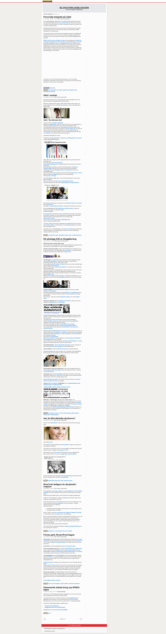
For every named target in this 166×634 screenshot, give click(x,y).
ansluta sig (59, 551)
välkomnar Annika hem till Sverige (54, 319)
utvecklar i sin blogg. (51, 175)
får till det (52, 135)
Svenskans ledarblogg (49, 164)
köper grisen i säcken (76, 172)
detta (71, 208)
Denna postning (47, 213)
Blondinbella (54, 422)
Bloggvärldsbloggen (74, 7)
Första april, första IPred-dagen (59, 535)
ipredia (62, 583)
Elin (55, 302)
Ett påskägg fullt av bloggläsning (59, 239)
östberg (45, 414)
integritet (72, 90)
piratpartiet (61, 235)
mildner (66, 583)
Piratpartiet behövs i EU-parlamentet (63, 169)
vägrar (80, 203)
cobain (56, 413)
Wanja (49, 179)
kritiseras (65, 332)
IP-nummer (50, 204)
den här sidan (67, 250)
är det (61, 550)
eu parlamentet (51, 235)
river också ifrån (55, 259)
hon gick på (79, 540)
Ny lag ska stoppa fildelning (52, 605)
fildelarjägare (61, 555)
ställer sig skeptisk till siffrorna (72, 526)
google (60, 90)
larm (66, 531)
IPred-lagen (69, 548)
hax (54, 531)
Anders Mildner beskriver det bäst (51, 580)
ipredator (57, 583)
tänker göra (68, 550)
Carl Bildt (53, 330)
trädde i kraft (79, 548)
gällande (71, 491)
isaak (62, 480)
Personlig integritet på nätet (57, 17)
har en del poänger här (59, 501)
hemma (54, 315)
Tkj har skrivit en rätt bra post (50, 565)
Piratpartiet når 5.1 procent (75, 138)
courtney (60, 413)
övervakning (46, 91)
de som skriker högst (63, 22)
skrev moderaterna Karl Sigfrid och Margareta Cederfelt (67, 512)
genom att (54, 551)
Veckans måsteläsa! (48, 211)
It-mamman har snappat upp (66, 223)
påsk (49, 414)
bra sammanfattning (60, 277)
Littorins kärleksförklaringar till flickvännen (62, 406)
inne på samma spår (71, 128)
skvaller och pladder (52, 383)
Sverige (59, 315)
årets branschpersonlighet (55, 346)
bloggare (55, 174)
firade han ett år (53, 380)
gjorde (67, 491)
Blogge (52, 302)
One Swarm (49, 562)
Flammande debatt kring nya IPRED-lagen (61, 588)
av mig (75, 332)
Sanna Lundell (68, 228)
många (59, 208)
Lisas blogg (62, 302)
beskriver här (50, 274)
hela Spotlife (65, 444)
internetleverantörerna (70, 203)
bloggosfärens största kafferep (68, 454)
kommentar (52, 87)
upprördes (62, 215)
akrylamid (50, 531)
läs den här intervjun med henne (63, 344)
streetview (52, 91)
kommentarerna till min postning (51, 333)
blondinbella (51, 413)
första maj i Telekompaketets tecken (64, 181)
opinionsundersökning (53, 139)
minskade (45, 492)
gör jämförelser (53, 124)
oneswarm (71, 583)
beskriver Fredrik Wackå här (63, 219)
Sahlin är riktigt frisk (58, 122)
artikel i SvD (63, 103)
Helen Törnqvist (62, 330)
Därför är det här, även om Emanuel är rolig (53, 40)
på (64, 208)
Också (45, 562)
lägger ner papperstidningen (58, 542)
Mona (44, 179)
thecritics (70, 480)
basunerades (54, 491)
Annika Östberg (47, 315)
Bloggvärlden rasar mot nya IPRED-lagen (55, 607)
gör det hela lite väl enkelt (58, 264)
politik (66, 235)
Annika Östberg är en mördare (67, 324)
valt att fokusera (64, 127)
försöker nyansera (52, 321)
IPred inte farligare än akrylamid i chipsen (59, 485)
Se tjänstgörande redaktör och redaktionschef (54, 628)
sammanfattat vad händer (57, 206)
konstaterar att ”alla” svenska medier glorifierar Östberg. (63, 325)
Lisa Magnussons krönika (63, 300)
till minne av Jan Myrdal (71, 292)
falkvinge (68, 413)
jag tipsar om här (63, 450)
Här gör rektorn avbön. (49, 218)
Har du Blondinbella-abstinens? (59, 418)
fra (57, 90)
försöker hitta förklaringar (70, 340)
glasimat (73, 413)
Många (58, 550)
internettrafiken (78, 491)
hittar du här (50, 442)
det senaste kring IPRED (61, 609)
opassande (77, 583)
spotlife (65, 480)
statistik (60, 491)
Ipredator (49, 556)
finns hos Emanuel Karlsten (68, 546)
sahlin (69, 235)
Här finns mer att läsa (48, 338)
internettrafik (59, 531)
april (49, 583)
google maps (66, 90)
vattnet (67, 208)
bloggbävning (72, 598)
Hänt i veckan (50, 95)
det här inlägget (58, 373)
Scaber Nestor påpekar (60, 267)
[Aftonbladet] (47, 1)
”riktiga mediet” (68, 399)
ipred (75, 90)
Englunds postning (65, 296)
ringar (62, 208)
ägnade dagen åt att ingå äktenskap (70, 182)
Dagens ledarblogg (71, 319)
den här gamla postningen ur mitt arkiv (52, 261)
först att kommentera (57, 162)
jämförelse (57, 332)
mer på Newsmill (54, 336)
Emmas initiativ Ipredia (69, 551)
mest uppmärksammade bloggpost (61, 289)
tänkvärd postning (62, 348)
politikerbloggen (55, 414)
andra (51, 174)
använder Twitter (50, 225)
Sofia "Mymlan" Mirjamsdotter (63, 18)
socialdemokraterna (76, 235)
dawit (64, 413)
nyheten (63, 138)
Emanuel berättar (47, 379)
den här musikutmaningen (65, 475)
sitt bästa (73, 550)
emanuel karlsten (52, 90)
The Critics (57, 452)
